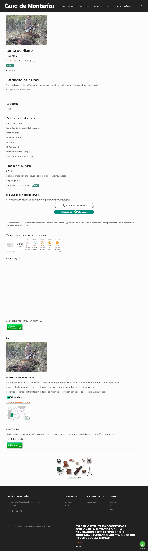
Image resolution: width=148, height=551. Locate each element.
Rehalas (90, 506)
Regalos (113, 502)
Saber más (81, 542)
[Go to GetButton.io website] (142, 548)
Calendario (68, 502)
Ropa (112, 509)
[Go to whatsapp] (142, 544)
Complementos (115, 506)
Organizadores (92, 502)
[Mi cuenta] (141, 6)
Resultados (69, 506)
